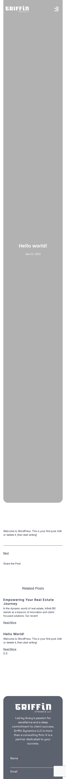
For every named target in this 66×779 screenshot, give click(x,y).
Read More (9, 622)
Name (14, 758)
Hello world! (13, 634)
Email (14, 771)
